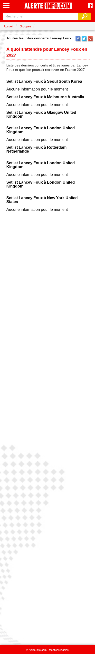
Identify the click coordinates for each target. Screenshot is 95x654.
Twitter (84, 38)
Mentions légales (59, 649)
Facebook (78, 38)
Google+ (90, 38)
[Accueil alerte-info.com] (47, 6)
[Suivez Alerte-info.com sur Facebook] (90, 5)
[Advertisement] (47, 426)
